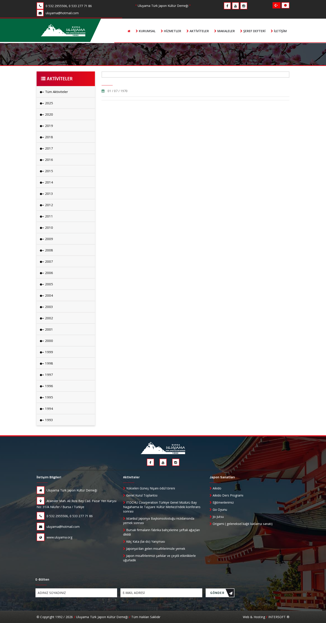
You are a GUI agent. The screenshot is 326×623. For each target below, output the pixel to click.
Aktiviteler (199, 31)
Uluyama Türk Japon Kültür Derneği (71, 490)
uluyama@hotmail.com (63, 526)
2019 (48, 125)
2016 (48, 159)
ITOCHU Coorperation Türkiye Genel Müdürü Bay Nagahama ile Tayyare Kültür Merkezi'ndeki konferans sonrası (161, 506)
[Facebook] (227, 6)
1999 (48, 352)
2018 (48, 137)
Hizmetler (172, 31)
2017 (48, 148)
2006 (48, 272)
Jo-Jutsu (218, 517)
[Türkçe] (277, 5)
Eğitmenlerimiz (223, 502)
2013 (48, 193)
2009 (48, 239)
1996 (48, 386)
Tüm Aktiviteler (56, 91)
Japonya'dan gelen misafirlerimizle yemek (155, 548)
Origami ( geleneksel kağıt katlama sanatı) (242, 524)
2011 (48, 216)
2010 (48, 227)
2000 (48, 340)
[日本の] (285, 5)
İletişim (280, 31)
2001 (48, 329)
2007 (48, 261)
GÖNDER (217, 593)
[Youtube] (235, 6)
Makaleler (225, 31)
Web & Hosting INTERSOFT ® (266, 617)
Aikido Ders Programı (227, 495)
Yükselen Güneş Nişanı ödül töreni (150, 488)
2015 (48, 171)
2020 (48, 114)
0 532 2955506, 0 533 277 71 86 (69, 516)
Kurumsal (146, 31)
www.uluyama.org (59, 537)
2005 (48, 284)
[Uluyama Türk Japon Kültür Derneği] (63, 30)
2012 (48, 205)
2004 (48, 295)
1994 (48, 408)
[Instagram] (243, 6)
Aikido (216, 488)
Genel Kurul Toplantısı (141, 495)
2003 (48, 306)
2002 (48, 318)
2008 (48, 250)
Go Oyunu (219, 509)
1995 (48, 397)
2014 (48, 182)
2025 (48, 103)
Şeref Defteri (253, 31)
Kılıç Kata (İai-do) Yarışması (145, 541)
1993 (48, 420)
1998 (48, 363)
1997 (48, 374)
